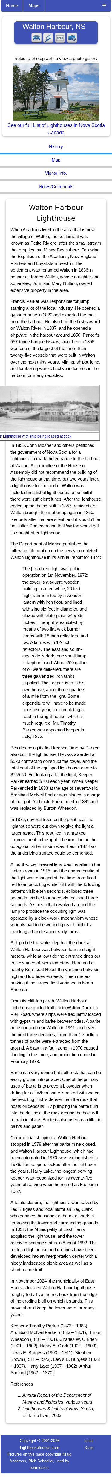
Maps (33, 5)
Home (12, 5)
